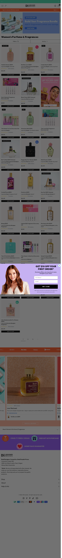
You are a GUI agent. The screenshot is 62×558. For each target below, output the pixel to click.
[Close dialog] (59, 265)
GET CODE (46, 286)
